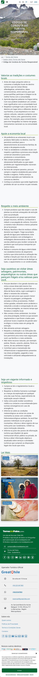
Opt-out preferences (11, 674)
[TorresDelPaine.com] (2, 2)
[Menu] (7, 2)
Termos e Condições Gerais (11, 628)
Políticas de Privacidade (23, 674)
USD (35, 2)
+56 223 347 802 (18, 585)
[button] (36, 653)
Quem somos (6, 620)
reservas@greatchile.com (21, 599)
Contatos (5, 631)
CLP (31, 2)
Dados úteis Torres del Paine (14, 59)
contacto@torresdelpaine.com (17, 546)
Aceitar (19, 670)
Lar (2, 57)
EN (23, 2)
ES (20, 2)
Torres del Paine (12, 57)
